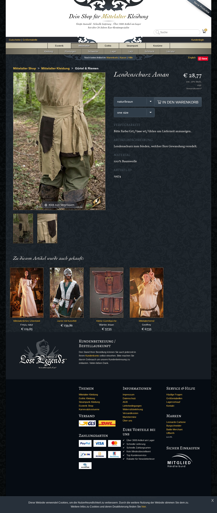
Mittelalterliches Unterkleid (26, 321)
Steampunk (132, 45)
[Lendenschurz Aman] (23, 228)
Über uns (127, 420)
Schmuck (148, 51)
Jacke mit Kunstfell (66, 321)
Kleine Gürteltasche (106, 321)
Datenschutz (129, 398)
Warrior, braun (106, 324)
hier (144, 506)
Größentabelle (30, 40)
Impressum (128, 394)
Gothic (108, 45)
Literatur (170, 51)
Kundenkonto (92, 355)
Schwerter (93, 51)
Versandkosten (130, 413)
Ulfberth (170, 433)
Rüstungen (70, 51)
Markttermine (129, 417)
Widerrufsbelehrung (133, 409)
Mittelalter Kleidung (88, 394)
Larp (130, 51)
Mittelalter (84, 45)
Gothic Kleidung (87, 398)
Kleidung (47, 51)
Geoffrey (146, 324)
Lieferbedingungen (132, 405)
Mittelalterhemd (146, 321)
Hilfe (130, 57)
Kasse (123, 57)
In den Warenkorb (179, 102)
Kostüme (157, 45)
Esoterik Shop (86, 405)
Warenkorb (112, 57)
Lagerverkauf (173, 402)
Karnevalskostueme (89, 409)
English (192, 57)
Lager (112, 51)
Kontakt (170, 405)
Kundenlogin (197, 40)
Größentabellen (174, 398)
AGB (125, 402)
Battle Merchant (174, 429)
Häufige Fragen (174, 394)
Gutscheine (15, 40)
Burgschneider (173, 425)
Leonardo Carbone (176, 422)
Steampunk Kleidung (89, 402)
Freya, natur (26, 324)
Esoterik (59, 45)
